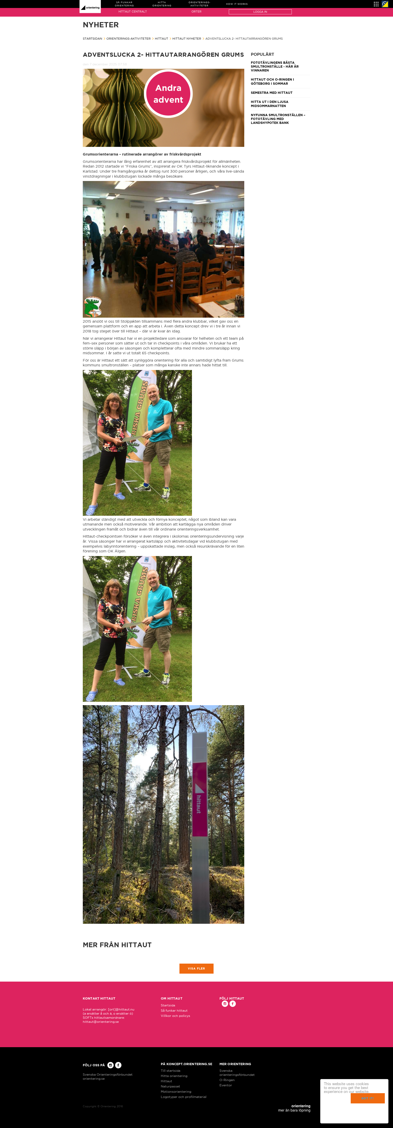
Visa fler (196, 968)
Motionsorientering (176, 1091)
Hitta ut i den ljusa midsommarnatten (269, 103)
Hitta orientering (174, 1076)
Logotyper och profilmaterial (184, 1097)
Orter (196, 11)
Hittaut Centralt (132, 11)
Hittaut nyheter (186, 38)
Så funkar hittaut (174, 1010)
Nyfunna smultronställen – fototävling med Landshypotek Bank (278, 119)
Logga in (260, 11)
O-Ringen (227, 1080)
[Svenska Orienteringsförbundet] (385, 4)
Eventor (225, 1085)
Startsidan (92, 38)
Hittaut (161, 38)
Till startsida (170, 1070)
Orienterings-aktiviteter (128, 38)
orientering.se (94, 1078)
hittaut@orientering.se (101, 1021)
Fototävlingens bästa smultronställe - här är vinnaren (275, 66)
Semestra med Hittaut (271, 92)
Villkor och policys (175, 1016)
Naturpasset (170, 1086)
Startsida (168, 1005)
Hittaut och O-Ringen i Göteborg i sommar (272, 81)
